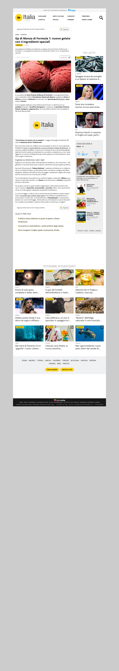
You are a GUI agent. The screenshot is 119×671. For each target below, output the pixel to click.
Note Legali (24, 404)
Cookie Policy (36, 404)
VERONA (92, 360)
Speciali (56, 19)
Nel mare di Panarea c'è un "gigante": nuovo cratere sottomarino (28, 348)
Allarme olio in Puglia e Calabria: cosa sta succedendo (86, 292)
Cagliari (47, 315)
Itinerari (70, 19)
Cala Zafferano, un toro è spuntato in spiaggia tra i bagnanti (57, 320)
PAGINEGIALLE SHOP (42, 402)
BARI (59, 363)
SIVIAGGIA (76, 402)
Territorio (86, 16)
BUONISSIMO (90, 402)
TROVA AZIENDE (52, 369)
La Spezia (78, 74)
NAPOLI (48, 360)
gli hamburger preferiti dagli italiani (32, 196)
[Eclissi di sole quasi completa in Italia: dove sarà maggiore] (29, 277)
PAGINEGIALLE (33, 402)
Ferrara (47, 343)
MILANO (32, 360)
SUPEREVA (97, 402)
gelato (62, 99)
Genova (77, 343)
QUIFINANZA (83, 402)
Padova (77, 315)
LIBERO (21, 402)
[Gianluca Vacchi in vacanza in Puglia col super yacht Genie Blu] (89, 120)
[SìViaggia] (72, 10)
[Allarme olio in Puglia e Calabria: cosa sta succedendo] (89, 277)
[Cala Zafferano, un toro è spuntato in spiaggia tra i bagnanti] (59, 305)
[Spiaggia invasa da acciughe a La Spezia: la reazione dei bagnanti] (89, 64)
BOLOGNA (75, 360)
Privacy (30, 404)
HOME (17, 34)
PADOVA (66, 363)
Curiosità (70, 16)
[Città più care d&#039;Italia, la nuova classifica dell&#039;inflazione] (59, 333)
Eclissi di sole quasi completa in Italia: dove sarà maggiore (26, 292)
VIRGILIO (26, 402)
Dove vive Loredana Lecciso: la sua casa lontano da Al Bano (88, 107)
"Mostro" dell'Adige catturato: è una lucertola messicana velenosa (87, 320)
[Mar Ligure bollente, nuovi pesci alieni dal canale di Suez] (89, 333)
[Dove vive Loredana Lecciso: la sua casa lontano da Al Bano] (89, 92)
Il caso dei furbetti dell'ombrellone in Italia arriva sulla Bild (56, 292)
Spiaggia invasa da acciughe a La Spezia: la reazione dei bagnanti (88, 79)
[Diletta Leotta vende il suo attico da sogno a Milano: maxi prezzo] (29, 305)
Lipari (17, 343)
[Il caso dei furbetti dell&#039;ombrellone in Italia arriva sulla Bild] (59, 277)
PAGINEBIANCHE (58, 402)
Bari (76, 130)
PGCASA (51, 402)
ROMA (24, 360)
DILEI (72, 402)
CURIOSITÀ (23, 34)
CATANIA (52, 363)
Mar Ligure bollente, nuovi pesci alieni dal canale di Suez (88, 348)
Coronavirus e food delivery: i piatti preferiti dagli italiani (40, 226)
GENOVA (84, 360)
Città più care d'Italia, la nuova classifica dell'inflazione (56, 348)
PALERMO (57, 360)
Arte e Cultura (58, 16)
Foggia (47, 287)
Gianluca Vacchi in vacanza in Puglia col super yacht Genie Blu (88, 135)
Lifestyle (41, 19)
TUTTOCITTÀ (66, 402)
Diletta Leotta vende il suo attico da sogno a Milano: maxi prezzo (27, 320)
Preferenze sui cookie (45, 404)
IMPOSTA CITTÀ (67, 369)
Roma (17, 287)
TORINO (40, 360)
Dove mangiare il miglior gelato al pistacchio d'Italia (38, 230)
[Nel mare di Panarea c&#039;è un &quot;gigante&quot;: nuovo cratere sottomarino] (29, 333)
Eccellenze (42, 16)
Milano (27, 45)
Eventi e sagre (87, 19)
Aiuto (53, 404)
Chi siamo (18, 404)
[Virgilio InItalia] (25, 18)
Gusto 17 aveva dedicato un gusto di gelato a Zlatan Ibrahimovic (45, 148)
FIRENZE (65, 360)
